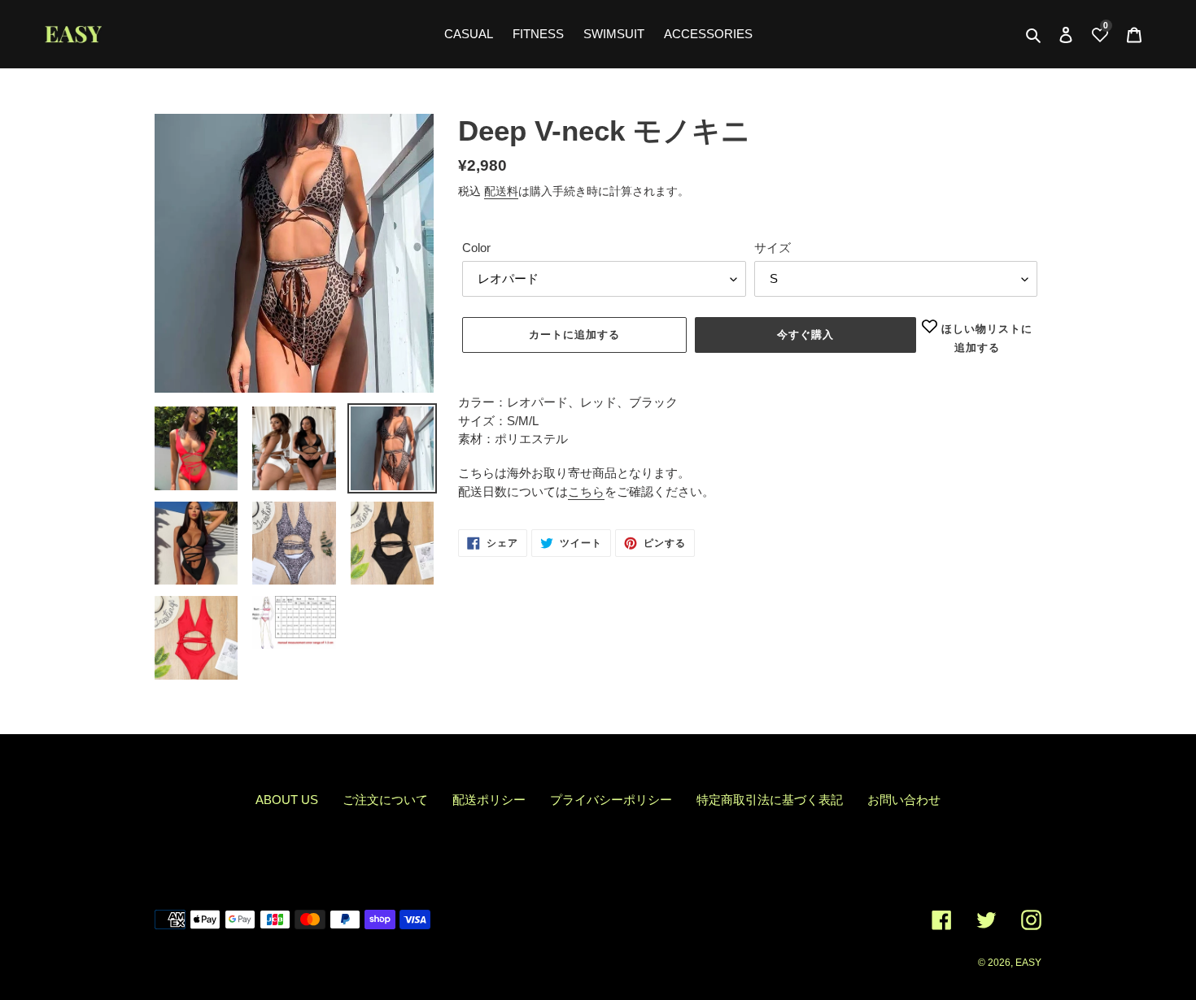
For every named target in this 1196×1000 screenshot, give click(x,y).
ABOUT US (286, 800)
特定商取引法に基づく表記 (769, 800)
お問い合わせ (904, 800)
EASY (1028, 962)
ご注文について (385, 800)
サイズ (772, 247)
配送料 (501, 191)
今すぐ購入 (805, 334)
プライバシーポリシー (611, 800)
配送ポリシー (489, 800)
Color (476, 247)
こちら (586, 491)
